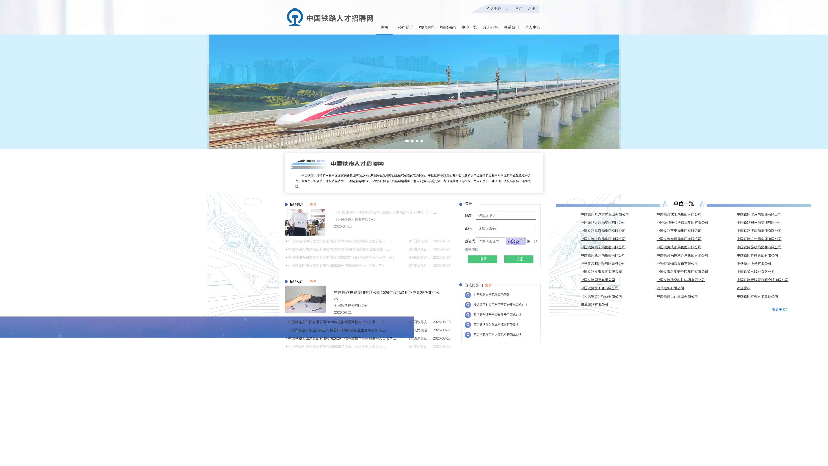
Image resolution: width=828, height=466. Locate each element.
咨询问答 (490, 27)
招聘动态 (448, 27)
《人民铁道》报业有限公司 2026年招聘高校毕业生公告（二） (387, 212)
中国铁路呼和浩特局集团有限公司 (682, 222)
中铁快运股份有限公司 (754, 263)
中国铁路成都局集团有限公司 (679, 247)
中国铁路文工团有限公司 (600, 288)
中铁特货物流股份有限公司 (677, 263)
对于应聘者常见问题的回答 (492, 294)
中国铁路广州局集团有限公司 (759, 239)
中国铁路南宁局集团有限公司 (603, 247)
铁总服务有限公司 (670, 288)
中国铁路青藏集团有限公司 (757, 255)
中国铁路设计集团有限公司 (677, 296)
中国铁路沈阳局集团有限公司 (679, 214)
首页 (385, 27)
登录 (519, 8)
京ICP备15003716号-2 (687, 324)
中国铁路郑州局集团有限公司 (759, 222)
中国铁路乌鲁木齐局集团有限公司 (682, 255)
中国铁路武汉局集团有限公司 (603, 231)
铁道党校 (744, 288)
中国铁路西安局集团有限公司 (679, 231)
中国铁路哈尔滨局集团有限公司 (605, 214)
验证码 (470, 241)
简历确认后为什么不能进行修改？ (496, 324)
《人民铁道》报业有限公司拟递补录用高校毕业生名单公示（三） (338, 330)
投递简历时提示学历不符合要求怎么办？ (501, 304)
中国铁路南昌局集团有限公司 (679, 239)
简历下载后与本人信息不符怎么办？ (498, 334)
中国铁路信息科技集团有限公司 (681, 280)
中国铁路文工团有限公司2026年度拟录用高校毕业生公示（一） (337, 322)
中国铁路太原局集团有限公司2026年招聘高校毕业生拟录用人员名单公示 (342, 338)
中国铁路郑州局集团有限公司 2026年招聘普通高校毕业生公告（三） (341, 249)
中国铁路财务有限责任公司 (757, 296)
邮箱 (468, 215)
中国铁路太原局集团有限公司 (603, 222)
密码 (468, 228)
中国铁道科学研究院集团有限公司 (682, 272)
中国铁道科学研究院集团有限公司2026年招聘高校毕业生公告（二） (340, 241)
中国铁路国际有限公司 (598, 280)
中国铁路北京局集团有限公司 (759, 214)
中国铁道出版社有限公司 (756, 272)
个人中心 (494, 8)
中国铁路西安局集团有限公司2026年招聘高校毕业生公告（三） (337, 266)
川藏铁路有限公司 (594, 304)
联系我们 (511, 27)
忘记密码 (471, 250)
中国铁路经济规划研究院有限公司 (763, 280)
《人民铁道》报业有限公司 (601, 296)
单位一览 (469, 27)
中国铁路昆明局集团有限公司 (759, 247)
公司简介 (406, 27)
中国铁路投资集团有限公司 (601, 272)
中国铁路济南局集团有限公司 (759, 231)
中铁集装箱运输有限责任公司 (603, 263)
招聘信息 (427, 27)
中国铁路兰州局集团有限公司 (603, 255)
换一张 (532, 241)
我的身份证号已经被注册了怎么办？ (498, 314)
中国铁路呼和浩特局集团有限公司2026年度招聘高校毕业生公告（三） (342, 257)
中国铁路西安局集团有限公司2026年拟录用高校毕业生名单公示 (337, 346)
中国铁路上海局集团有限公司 (603, 239)
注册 (531, 8)
